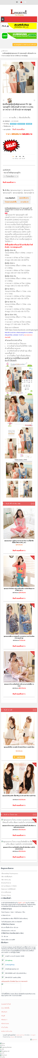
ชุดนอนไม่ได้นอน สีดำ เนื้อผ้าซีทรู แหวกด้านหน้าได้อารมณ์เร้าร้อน (19, 795)
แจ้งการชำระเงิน (7, 1031)
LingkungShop (20, 1035)
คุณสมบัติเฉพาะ (24, 198)
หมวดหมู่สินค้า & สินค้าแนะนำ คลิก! (24, 44)
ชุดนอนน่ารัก (29, 190)
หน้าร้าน (2, 1045)
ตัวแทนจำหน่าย (6, 883)
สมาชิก (2, 1049)
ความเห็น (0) (24, 202)
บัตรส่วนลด (5, 1023)
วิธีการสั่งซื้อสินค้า (6, 876)
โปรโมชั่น (5, 1027)
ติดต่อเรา (4, 1019)
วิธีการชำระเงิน (6, 880)
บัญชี (3, 1016)
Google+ (33, 1035)
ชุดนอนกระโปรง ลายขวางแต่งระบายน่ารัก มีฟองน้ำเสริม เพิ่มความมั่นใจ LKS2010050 (19, 826)
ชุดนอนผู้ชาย (29, 193)
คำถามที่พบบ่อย (6, 892)
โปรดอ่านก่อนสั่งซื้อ (11, 202)
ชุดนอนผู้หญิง (18, 193)
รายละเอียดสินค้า (10, 198)
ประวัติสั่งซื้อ (5, 1008)
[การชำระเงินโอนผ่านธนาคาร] (33, 1039)
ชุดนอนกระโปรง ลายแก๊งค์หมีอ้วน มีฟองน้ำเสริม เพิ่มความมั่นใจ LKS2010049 (19, 848)
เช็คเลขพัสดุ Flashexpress (9, 873)
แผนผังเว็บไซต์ (6, 1004)
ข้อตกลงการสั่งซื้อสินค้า (8, 889)
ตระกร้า (2, 1053)
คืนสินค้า (4, 1012)
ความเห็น (12, 118)
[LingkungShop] (19, 12)
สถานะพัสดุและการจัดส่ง (9, 886)
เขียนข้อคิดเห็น (24, 118)
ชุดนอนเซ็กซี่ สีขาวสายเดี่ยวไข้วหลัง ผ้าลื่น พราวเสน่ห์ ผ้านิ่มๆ (19, 747)
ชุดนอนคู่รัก (7, 193)
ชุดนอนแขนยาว (16, 190)
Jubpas (12, 1037)
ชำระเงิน (2, 1057)
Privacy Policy (6, 895)
